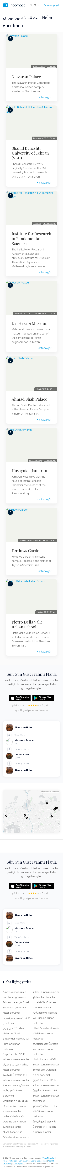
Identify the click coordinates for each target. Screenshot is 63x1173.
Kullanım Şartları (10, 1161)
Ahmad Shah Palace (29, 399)
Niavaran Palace (26, 76)
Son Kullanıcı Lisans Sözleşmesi (33, 1161)
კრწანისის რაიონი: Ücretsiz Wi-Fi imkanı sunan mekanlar (44, 1002)
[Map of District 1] (31, 811)
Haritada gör (44, 97)
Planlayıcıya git (51, 5)
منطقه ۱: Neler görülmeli (16, 1085)
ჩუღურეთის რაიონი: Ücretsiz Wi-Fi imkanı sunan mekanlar (45, 1126)
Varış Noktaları (48, 1158)
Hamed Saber (39, 66)
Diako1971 (37, 138)
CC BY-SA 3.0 (50, 138)
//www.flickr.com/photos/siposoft (29, 313)
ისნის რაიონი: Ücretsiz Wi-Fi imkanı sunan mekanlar (46, 1033)
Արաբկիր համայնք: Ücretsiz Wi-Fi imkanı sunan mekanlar (15, 1106)
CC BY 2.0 (51, 66)
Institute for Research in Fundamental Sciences (31, 238)
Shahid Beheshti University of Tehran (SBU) (30, 153)
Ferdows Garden (27, 550)
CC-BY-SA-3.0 (49, 223)
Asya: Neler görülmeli (15, 992)
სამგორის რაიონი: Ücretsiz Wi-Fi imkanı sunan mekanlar (14, 1121)
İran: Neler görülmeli (14, 997)
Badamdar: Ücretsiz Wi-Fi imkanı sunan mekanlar (16, 1044)
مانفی (39, 612)
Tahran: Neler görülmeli (16, 1002)
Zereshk (37, 223)
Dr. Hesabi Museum (29, 323)
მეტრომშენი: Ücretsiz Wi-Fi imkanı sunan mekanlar (45, 1049)
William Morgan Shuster (30, 540)
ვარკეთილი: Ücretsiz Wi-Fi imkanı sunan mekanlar (45, 1018)
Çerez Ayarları (18, 1164)
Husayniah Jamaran (29, 470)
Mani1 (38, 389)
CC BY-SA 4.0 (50, 460)
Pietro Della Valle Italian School (27, 624)
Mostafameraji (35, 460)
